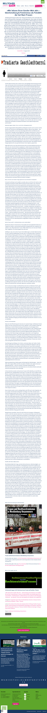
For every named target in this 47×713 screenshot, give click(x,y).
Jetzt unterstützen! (23, 630)
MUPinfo (39, 605)
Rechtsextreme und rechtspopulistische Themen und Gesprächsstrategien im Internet (7, 652)
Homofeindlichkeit (20, 605)
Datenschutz (39, 711)
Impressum (44, 711)
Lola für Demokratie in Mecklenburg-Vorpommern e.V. (29, 558)
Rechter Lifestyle (33, 599)
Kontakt (37, 696)
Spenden (15, 704)
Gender (6, 605)
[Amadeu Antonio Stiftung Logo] (4, 708)
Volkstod (13, 608)
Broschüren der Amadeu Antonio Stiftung (24, 604)
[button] (2, 711)
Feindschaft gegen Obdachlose (22, 650)
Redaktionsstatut (38, 695)
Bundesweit (11, 611)
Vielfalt (25, 607)
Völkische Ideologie (32, 607)
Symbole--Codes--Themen (17, 601)
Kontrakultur (33, 605)
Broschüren (11, 604)
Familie (35, 604)
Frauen (38, 604)
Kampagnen (27, 605)
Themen (18, 5)
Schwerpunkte (11, 607)
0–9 (2, 680)
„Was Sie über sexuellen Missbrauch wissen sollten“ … (39, 651)
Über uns (27, 5)
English (37, 697)
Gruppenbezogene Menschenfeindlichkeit (19, 599)
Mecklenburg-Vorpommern (20, 611)
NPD (6, 607)
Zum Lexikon (23, 685)
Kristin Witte (20, 50)
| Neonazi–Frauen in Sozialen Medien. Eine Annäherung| (25, 594)
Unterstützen (39, 6)
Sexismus (17, 607)
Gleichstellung (12, 605)
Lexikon (22, 5)
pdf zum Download (22, 563)
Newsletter (31, 5)
